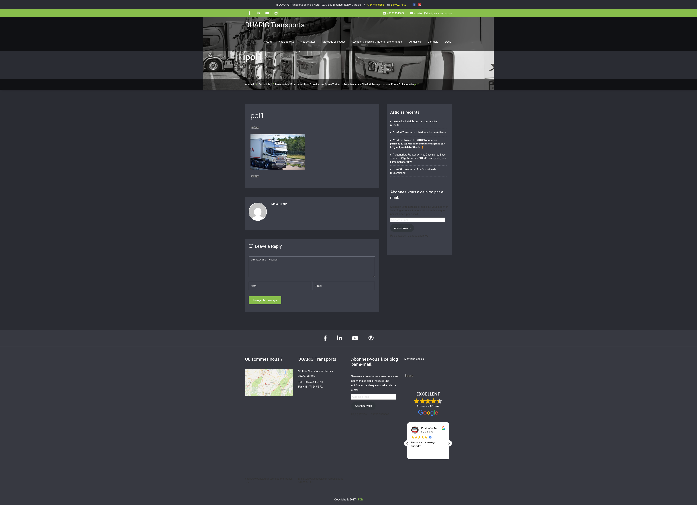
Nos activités (308, 41)
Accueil (268, 41)
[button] (449, 443)
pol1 (257, 115)
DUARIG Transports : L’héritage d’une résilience (419, 132)
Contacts (433, 41)
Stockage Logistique (334, 41)
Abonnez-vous (402, 228)
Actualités (415, 41)
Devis (448, 41)
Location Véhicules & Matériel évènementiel (377, 41)
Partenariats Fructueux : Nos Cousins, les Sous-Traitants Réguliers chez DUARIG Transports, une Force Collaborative (344, 84)
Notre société (286, 41)
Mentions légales (414, 358)
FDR (360, 499)
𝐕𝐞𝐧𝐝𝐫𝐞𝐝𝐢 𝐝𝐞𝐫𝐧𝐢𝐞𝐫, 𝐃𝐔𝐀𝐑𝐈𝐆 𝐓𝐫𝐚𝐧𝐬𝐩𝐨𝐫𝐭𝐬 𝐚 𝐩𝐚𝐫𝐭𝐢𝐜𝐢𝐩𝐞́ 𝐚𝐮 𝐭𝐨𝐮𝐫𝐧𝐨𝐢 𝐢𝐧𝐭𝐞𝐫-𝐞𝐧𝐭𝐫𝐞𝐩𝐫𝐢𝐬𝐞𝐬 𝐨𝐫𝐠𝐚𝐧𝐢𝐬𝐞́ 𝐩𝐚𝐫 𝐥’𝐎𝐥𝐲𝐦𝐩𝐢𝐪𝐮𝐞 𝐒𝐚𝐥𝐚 (417, 143)
